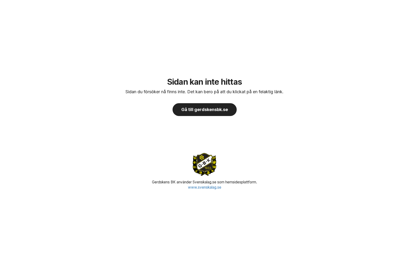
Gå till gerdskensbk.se (204, 109)
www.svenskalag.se (204, 187)
